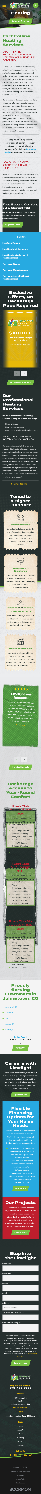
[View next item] (24, 373)
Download (20, 358)
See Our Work (20, 1232)
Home (20, 1426)
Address (5, 1303)
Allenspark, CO (11, 1007)
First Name (6, 1264)
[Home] (20, 5)
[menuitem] (20, 243)
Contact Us (20, 1048)
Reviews (20, 1445)
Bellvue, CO (10, 1029)
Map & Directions (20, 1407)
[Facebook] (10, 1455)
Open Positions (20, 1094)
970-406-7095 (20, 1039)
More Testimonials (20, 767)
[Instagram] (15, 1455)
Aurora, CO (9, 1024)
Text (20, 349)
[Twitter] (20, 1455)
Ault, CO (8, 1018)
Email (20, 354)
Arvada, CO (10, 1012)
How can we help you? (11, 1323)
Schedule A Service (20, 21)
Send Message (20, 1363)
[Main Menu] (4, 5)
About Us (20, 1430)
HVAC (20, 1433)
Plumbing (20, 1437)
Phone (5, 1283)
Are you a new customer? (13, 1313)
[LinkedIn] (25, 1455)
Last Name (7, 1273)
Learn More (20, 1188)
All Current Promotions (20, 382)
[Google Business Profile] (30, 1455)
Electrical (20, 1441)
